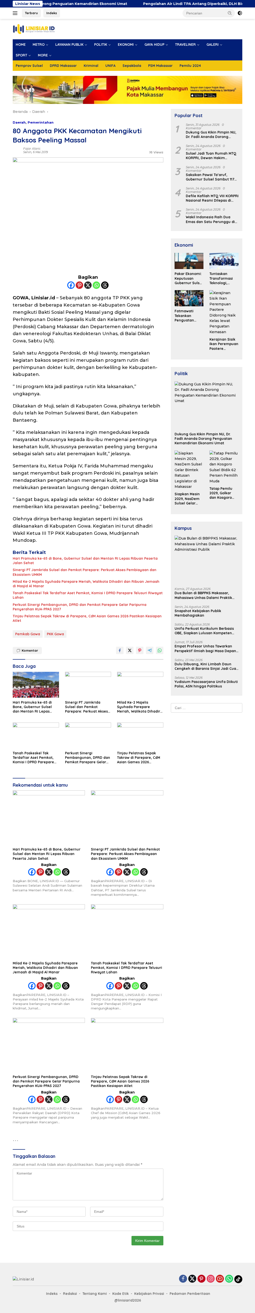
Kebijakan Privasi (149, 1293)
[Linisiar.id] (34, 29)
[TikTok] (238, 1279)
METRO (39, 44)
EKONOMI (126, 44)
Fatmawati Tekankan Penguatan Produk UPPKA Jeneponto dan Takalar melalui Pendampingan (188, 315)
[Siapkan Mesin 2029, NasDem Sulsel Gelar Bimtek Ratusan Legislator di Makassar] (189, 470)
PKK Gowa (55, 634)
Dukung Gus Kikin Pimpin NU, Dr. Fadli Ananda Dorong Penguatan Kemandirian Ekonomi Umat (211, 134)
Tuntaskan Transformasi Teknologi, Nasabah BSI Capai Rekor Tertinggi (221, 278)
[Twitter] (192, 1279)
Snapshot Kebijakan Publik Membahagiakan (198, 613)
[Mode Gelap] (239, 13)
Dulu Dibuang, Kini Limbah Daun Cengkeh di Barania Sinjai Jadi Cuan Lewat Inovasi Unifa (206, 666)
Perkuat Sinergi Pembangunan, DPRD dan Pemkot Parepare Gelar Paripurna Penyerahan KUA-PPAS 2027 (79, 606)
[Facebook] (71, 285)
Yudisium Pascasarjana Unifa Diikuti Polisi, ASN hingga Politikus (206, 683)
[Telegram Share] (149, 650)
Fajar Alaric (32, 148)
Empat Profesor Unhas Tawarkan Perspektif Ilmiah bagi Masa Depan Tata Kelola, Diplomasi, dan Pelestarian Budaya (205, 648)
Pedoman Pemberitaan (190, 1293)
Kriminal (91, 65)
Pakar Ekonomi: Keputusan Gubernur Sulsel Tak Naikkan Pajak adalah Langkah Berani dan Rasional (189, 278)
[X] (88, 285)
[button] (230, 13)
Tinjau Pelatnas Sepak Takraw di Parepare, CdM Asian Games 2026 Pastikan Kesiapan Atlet (87, 618)
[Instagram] (211, 1279)
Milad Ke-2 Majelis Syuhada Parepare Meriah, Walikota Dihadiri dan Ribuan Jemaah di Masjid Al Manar (86, 583)
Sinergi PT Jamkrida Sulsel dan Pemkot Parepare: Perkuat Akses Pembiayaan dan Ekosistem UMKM (84, 572)
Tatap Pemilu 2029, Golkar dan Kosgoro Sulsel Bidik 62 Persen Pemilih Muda (222, 493)
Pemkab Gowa (27, 634)
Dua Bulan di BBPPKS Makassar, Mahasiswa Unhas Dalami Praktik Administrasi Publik (203, 595)
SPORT (21, 55)
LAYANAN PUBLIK (69, 44)
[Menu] (16, 13)
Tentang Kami (94, 1293)
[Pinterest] (79, 285)
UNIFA (110, 65)
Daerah (19, 122)
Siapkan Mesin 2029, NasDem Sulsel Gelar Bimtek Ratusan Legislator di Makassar (189, 498)
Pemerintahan (41, 122)
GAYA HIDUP (154, 44)
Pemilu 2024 (190, 65)
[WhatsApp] (229, 1279)
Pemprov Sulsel (29, 65)
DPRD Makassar (63, 65)
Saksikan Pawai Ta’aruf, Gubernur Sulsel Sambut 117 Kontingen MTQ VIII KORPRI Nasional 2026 (210, 177)
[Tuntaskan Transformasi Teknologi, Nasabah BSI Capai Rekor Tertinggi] (224, 261)
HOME (21, 44)
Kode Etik (120, 1293)
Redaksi (70, 1293)
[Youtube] (220, 1279)
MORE (43, 55)
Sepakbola (132, 65)
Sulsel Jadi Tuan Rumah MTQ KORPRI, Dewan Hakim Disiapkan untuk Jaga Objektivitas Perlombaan (211, 155)
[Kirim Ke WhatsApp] (159, 650)
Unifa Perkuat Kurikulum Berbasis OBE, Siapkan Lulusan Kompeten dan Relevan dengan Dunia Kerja (204, 630)
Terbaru (31, 13)
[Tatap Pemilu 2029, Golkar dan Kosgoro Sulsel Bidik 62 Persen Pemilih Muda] (224, 467)
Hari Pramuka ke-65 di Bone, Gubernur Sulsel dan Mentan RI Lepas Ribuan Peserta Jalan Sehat (85, 560)
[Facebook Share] (120, 650)
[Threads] (105, 285)
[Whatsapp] (96, 285)
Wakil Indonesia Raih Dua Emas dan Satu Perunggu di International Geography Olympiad (210, 219)
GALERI (212, 44)
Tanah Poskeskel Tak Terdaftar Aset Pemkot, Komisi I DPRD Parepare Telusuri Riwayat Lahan (88, 595)
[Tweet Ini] (129, 650)
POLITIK (100, 44)
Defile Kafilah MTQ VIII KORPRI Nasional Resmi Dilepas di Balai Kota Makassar (212, 198)
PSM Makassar (160, 65)
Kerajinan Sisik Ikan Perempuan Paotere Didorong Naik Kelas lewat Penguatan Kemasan (223, 344)
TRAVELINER (185, 44)
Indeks (51, 13)
